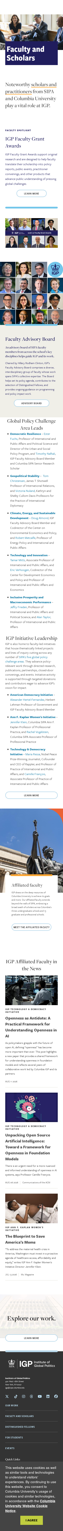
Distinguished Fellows (20, 1426)
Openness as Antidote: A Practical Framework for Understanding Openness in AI (31, 1027)
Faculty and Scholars (19, 1416)
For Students (14, 1437)
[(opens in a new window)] (31, 1107)
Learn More (31, 193)
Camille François (34, 774)
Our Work (11, 1405)
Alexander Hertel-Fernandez (27, 699)
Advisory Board (31, 403)
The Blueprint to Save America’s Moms (25, 1239)
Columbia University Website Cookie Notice (30, 1506)
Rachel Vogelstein (37, 732)
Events (9, 1448)
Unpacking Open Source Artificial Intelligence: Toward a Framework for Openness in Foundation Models (28, 1147)
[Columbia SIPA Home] (31, 1364)
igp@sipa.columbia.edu (14, 1387)
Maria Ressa (32, 754)
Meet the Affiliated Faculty (31, 927)
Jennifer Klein (18, 722)
